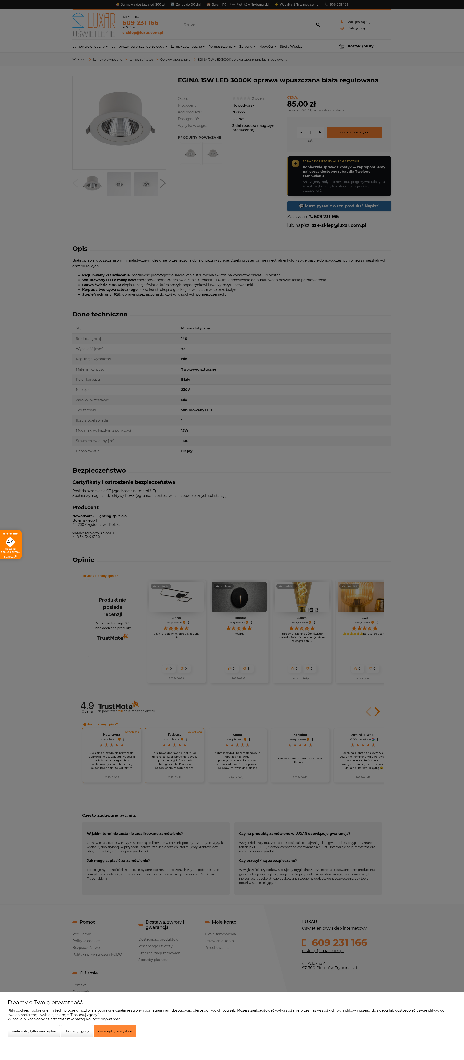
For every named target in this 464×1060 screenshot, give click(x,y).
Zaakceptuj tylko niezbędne (34, 1031)
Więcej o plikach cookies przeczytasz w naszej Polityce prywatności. (65, 1019)
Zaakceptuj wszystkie (115, 1031)
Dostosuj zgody (77, 1031)
